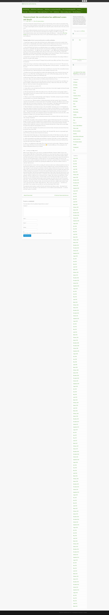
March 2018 (75, 410)
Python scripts (75, 128)
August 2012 (75, 592)
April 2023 (75, 266)
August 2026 (75, 158)
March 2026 (75, 172)
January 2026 (75, 177)
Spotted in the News (76, 139)
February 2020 (75, 370)
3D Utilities (75, 84)
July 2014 (75, 530)
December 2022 (76, 277)
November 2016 (76, 454)
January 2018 (75, 416)
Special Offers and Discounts (78, 136)
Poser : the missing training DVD (68, 9)
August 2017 (75, 429)
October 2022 (75, 283)
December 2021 (76, 310)
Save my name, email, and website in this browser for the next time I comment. (37, 233)
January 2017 (75, 448)
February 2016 (75, 478)
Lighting (74, 114)
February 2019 (75, 402)
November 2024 (76, 215)
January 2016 (75, 481)
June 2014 (75, 533)
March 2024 (75, 237)
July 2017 (75, 432)
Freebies (74, 106)
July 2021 (75, 323)
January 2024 (75, 242)
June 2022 (75, 294)
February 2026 (75, 174)
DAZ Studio (75, 101)
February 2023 (75, 272)
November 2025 (76, 182)
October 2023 (75, 250)
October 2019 (75, 380)
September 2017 (76, 427)
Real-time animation (76, 131)
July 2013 (75, 562)
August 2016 (75, 462)
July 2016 (75, 465)
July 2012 (75, 595)
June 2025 (75, 196)
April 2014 (75, 538)
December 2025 (76, 180)
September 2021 (76, 318)
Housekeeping (75, 112)
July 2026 (75, 161)
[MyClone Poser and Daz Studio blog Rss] (82, 1)
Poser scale (25, 12)
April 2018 (75, 408)
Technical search (32, 12)
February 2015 (75, 511)
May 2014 (75, 535)
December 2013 (76, 549)
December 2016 (76, 451)
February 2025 (75, 207)
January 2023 (75, 275)
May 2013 (75, 568)
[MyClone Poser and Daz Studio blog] (29, 3)
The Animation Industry (40, 21)
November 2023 (76, 247)
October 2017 (75, 424)
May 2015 (75, 503)
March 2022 (75, 302)
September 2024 (76, 220)
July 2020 (75, 356)
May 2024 (75, 231)
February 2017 (75, 446)
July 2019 (75, 389)
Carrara (74, 90)
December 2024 (76, 212)
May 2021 (75, 329)
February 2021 (75, 337)
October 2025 (75, 185)
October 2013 (75, 554)
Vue (74, 150)
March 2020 (75, 367)
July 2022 (75, 291)
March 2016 (75, 475)
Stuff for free (56, 12)
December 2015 (76, 484)
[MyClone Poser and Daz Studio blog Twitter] (86, 1)
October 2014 (75, 522)
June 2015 (75, 500)
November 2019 (76, 378)
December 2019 (76, 375)
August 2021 (75, 321)
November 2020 (76, 345)
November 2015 (76, 486)
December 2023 (76, 245)
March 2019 (75, 400)
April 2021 (75, 332)
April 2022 (75, 299)
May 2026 (75, 166)
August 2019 (75, 386)
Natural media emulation (77, 117)
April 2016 (75, 473)
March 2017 (75, 443)
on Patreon (83, 31)
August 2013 (75, 560)
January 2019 (75, 405)
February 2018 (75, 413)
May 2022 (75, 296)
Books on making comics (66, 12)
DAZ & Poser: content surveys (37, 9)
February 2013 (75, 576)
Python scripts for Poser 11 (43, 12)
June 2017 (75, 435)
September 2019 (76, 383)
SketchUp (75, 133)
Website (24, 227)
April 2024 (75, 234)
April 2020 (75, 364)
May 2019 (75, 394)
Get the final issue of (78, 59)
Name (24, 218)
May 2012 (75, 600)
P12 (51, 12)
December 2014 (76, 516)
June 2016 (75, 467)
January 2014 (75, 546)
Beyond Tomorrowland (28, 195)
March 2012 (75, 606)
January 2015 (75, 513)
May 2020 (75, 361)
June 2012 (75, 598)
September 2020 (76, 351)
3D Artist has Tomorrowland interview (61, 195)
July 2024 (75, 226)
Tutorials (74, 144)
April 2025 (75, 201)
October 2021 (75, 315)
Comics (74, 93)
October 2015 (75, 489)
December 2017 (76, 418)
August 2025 (75, 190)
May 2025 (75, 199)
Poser (74, 120)
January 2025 (75, 209)
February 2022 (75, 305)
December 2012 (76, 581)
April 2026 (75, 169)
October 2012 (75, 587)
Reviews (79, 9)
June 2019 (75, 391)
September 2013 (76, 557)
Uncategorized (75, 147)
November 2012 (76, 584)
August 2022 (75, 288)
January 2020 (75, 372)
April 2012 (75, 603)
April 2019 (75, 397)
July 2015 (75, 497)
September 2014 (76, 524)
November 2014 (76, 519)
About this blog (26, 9)
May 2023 (75, 264)
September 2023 (76, 253)
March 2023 (75, 269)
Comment (25, 205)
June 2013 (75, 565)
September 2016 (76, 459)
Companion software (77, 95)
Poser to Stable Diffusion (77, 125)
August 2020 (75, 353)
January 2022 (75, 307)
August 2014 (75, 527)
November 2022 (76, 280)
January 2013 (75, 579)
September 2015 (76, 492)
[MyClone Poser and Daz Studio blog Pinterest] (84, 1)
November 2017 (76, 421)
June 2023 (75, 261)
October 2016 (75, 456)
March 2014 (75, 541)
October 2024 (75, 218)
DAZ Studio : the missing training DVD (52, 9)
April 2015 (75, 505)
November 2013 (76, 551)
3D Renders (75, 82)
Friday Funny (75, 109)
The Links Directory (77, 12)
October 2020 (75, 348)
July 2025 (75, 193)
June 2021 (75, 326)
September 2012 (76, 589)
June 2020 (75, 359)
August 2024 (75, 223)
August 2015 (75, 494)
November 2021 (76, 313)
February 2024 (75, 239)
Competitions (75, 98)
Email (24, 222)
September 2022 (76, 285)
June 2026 (75, 163)
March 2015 (75, 508)
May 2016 (75, 470)
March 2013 (75, 573)
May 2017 (75, 437)
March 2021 (75, 334)
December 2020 (76, 342)
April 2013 (75, 570)
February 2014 (75, 543)
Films (35, 21)
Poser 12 (74, 122)
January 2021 (75, 340)
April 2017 (75, 440)
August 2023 (75, 256)
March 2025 (75, 204)
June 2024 (75, 228)
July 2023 (75, 258)
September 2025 (76, 188)
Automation (75, 87)
